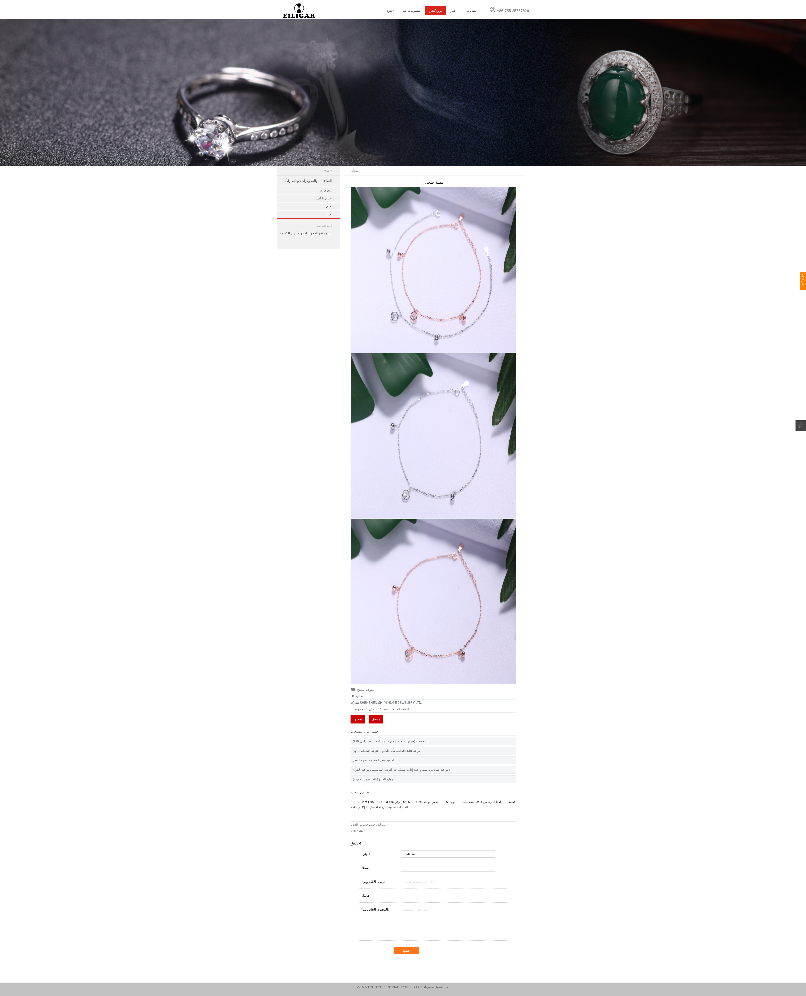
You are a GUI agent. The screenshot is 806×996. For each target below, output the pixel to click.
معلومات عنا (411, 10)
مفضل (376, 719)
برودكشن (435, 10)
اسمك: (365, 868)
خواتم (328, 214)
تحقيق (358, 719)
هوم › (390, 10)
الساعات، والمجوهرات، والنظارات (308, 181)
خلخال (373, 709)
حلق (329, 206)
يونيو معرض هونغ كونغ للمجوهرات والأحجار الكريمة (310, 233)
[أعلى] (801, 425)
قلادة (353, 830)
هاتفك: (365, 895)
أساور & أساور (323, 198)
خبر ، (454, 10)
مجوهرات (326, 190)
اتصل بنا (471, 10)
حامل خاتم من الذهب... (368, 824)
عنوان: (366, 854)
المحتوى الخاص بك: (375, 909)
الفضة (387, 709)
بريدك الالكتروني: (373, 881)
